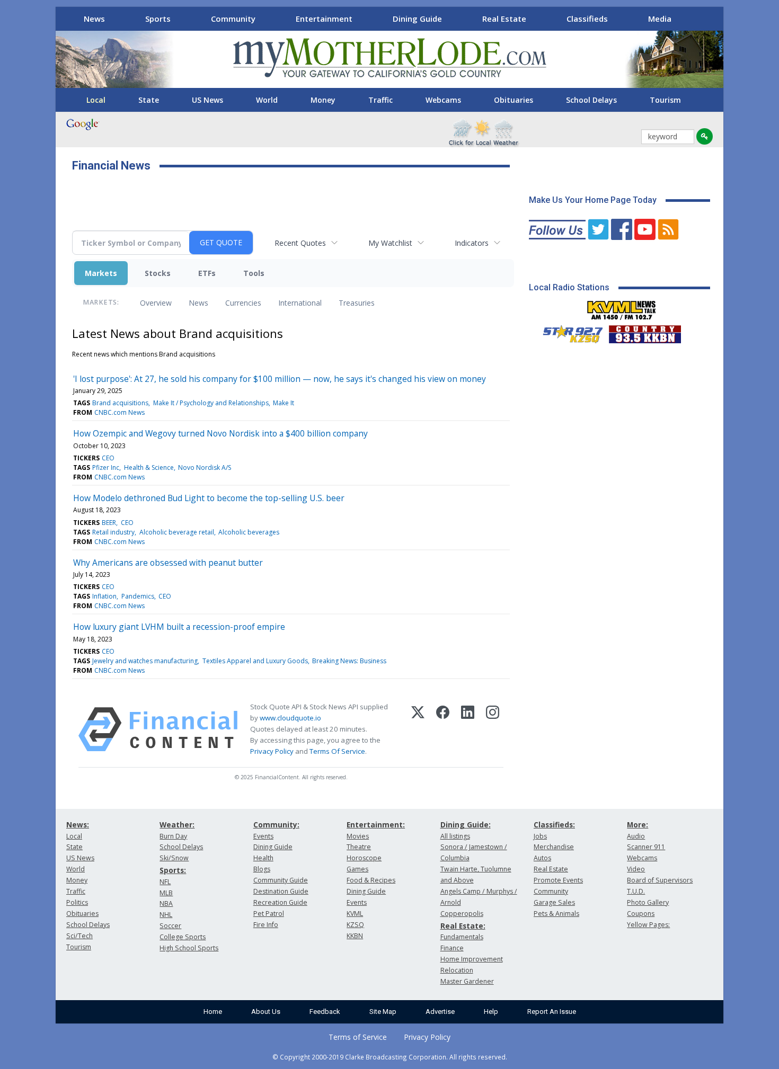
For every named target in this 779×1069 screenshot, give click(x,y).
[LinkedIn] (468, 729)
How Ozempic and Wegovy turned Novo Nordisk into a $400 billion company (220, 433)
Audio (636, 836)
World (267, 100)
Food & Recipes (371, 880)
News (94, 18)
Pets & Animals (556, 913)
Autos (542, 857)
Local (95, 100)
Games (357, 869)
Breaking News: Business (349, 660)
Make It (283, 402)
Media (659, 18)
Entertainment (324, 18)
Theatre (359, 846)
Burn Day (173, 836)
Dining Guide (417, 18)
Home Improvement (471, 959)
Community (233, 18)
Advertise (440, 1011)
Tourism (665, 100)
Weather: (177, 824)
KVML (355, 913)
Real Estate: (462, 926)
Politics (77, 902)
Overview (156, 303)
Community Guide (280, 880)
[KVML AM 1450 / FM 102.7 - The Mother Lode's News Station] (621, 307)
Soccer (170, 925)
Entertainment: (376, 824)
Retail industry (113, 532)
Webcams (443, 100)
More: (637, 824)
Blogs (261, 869)
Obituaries (513, 100)
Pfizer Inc (105, 467)
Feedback (324, 1011)
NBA (166, 903)
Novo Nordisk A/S (204, 467)
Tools (253, 273)
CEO (108, 457)
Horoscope (364, 857)
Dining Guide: (465, 824)
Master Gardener (467, 981)
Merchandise (554, 846)
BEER (109, 522)
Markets (101, 273)
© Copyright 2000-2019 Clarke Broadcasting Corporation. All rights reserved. (389, 1057)
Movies (358, 836)
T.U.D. (636, 891)
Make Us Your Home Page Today (593, 200)
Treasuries (357, 303)
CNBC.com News (119, 412)
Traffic (380, 100)
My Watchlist (390, 243)
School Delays (591, 100)
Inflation (104, 596)
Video (636, 869)
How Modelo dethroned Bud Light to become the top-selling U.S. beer (208, 498)
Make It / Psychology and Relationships (211, 402)
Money (323, 100)
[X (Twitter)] (418, 729)
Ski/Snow (174, 857)
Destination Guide (280, 891)
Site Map (382, 1011)
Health (263, 857)
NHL (166, 914)
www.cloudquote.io (290, 718)
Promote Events (558, 880)
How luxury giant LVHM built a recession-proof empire (179, 627)
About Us (265, 1011)
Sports (158, 18)
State (148, 100)
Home (212, 1011)
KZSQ (355, 924)
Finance (452, 947)
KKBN (355, 935)
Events (263, 836)
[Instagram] (492, 729)
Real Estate (504, 18)
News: (77, 824)
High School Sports (189, 947)
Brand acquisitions (120, 402)
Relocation (456, 970)
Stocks (158, 273)
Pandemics (137, 596)
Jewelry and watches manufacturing (145, 660)
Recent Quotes (300, 243)
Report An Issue (551, 1011)
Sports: (173, 870)
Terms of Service (358, 1037)
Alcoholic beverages (248, 532)
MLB (166, 892)
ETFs (207, 273)
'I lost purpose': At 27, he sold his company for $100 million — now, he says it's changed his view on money (279, 379)
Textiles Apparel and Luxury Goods (255, 660)
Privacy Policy (272, 751)
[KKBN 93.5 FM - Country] (645, 331)
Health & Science (149, 467)
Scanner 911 (646, 846)
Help (491, 1011)
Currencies (243, 303)
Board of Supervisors (660, 880)
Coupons (640, 913)
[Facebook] (443, 729)
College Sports (183, 936)
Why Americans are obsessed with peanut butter (168, 562)
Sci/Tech (79, 935)
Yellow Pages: (648, 924)
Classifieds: (554, 824)
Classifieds (587, 18)
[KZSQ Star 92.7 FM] (568, 331)
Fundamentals (461, 936)
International (300, 303)
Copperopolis (461, 913)
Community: (276, 824)
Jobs (540, 836)
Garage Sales (554, 902)
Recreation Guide (280, 902)
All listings (455, 836)
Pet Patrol (268, 913)
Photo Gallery (648, 902)
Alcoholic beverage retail (176, 532)
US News (207, 100)
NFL (165, 881)
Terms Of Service (337, 751)
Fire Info (265, 924)
